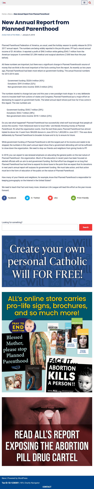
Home (4, 14)
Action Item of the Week (11, 35)
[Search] (89, 2)
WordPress (22, 478)
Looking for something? (12, 222)
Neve (4, 478)
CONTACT (47, 487)
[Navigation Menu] (84, 2)
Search (85, 227)
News (10, 14)
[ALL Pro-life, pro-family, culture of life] (4, 3)
